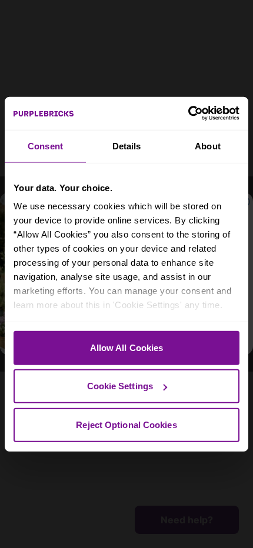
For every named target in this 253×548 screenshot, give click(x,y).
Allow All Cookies (127, 347)
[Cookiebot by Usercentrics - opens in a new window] (188, 113)
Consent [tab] (45, 146)
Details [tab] (126, 146)
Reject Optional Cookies (126, 424)
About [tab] (208, 146)
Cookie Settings (120, 386)
